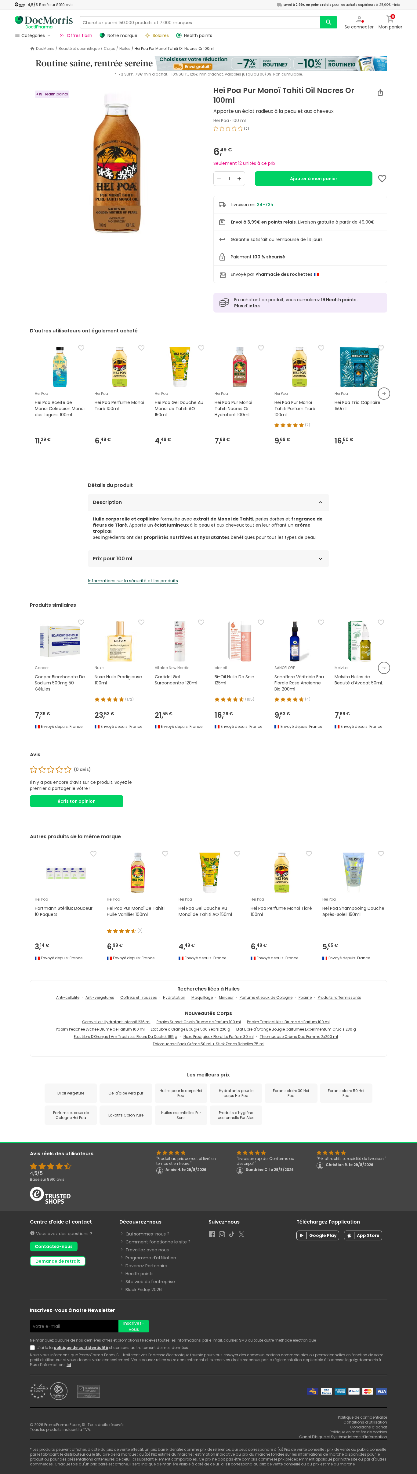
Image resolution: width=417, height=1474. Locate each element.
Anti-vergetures (99, 997)
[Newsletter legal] (33, 1347)
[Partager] (380, 92)
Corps (109, 48)
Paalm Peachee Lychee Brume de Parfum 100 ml (100, 1029)
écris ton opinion (77, 801)
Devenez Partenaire (146, 1266)
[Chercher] (328, 22)
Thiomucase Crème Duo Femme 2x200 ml (299, 1036)
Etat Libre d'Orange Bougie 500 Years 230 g (190, 1029)
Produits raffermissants (339, 997)
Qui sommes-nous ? (147, 1234)
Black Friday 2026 (143, 1290)
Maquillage (202, 997)
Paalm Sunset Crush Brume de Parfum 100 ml (199, 1021)
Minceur (226, 997)
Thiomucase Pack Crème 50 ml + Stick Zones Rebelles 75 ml (208, 1043)
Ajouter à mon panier (313, 179)
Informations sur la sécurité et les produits (133, 581)
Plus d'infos (247, 306)
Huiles (124, 48)
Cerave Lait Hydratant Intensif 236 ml (116, 1021)
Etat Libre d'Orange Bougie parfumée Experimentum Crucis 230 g (296, 1029)
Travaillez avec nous (147, 1250)
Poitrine (305, 997)
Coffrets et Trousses (138, 997)
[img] (117, 163)
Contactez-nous (54, 1246)
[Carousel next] (384, 393)
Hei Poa (221, 120)
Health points (139, 1274)
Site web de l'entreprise (150, 1282)
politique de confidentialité (81, 1347)
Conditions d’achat (368, 1427)
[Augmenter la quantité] (239, 178)
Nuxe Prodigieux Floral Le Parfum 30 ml (218, 1036)
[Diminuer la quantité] (219, 178)
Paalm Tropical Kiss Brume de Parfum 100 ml (288, 1021)
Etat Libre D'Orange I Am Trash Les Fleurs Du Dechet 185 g (125, 1036)
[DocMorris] (44, 22)
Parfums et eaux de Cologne (266, 997)
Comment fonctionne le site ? (157, 1242)
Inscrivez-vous (133, 1326)
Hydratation (174, 997)
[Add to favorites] (382, 178)
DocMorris (45, 48)
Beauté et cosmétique (79, 48)
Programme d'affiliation (150, 1258)
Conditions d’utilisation (365, 1422)
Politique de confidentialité (362, 1417)
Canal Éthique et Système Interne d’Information (343, 1436)
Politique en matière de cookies (358, 1432)
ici (69, 1364)
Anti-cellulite (67, 997)
